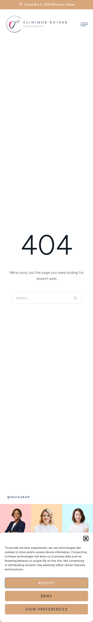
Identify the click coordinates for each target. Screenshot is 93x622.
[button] (85, 538)
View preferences (46, 609)
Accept (46, 583)
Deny (46, 596)
